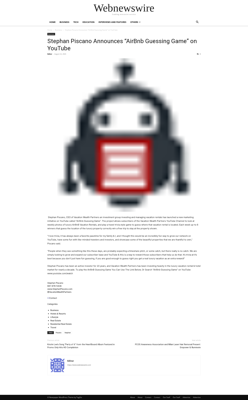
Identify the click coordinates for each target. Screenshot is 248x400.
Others (134, 22)
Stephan (68, 332)
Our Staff (166, 397)
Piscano (58, 332)
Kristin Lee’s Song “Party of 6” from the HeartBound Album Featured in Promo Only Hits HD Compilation (81, 346)
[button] (197, 22)
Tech (76, 22)
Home (52, 22)
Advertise (186, 397)
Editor (49, 54)
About (132, 397)
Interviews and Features (112, 22)
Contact (148, 397)
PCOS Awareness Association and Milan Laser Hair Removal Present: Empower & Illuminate (168, 346)
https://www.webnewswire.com (79, 365)
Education (88, 22)
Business (64, 22)
